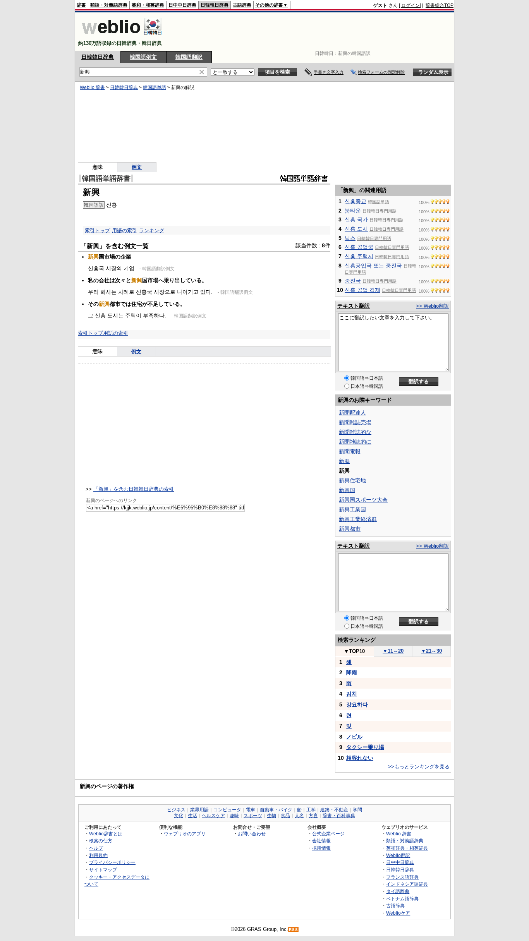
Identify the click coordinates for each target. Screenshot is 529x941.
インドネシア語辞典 (407, 883)
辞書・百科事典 (339, 815)
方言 (313, 815)
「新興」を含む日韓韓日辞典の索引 (133, 489)
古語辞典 (242, 5)
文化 (178, 815)
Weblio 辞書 (92, 87)
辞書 (81, 5)
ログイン (410, 5)
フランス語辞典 (402, 876)
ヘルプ (96, 847)
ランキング (151, 230)
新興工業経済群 (358, 519)
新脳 (344, 461)
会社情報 (321, 840)
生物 (271, 815)
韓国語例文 (143, 57)
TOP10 (354, 651)
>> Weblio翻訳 (432, 306)
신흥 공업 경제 (362, 290)
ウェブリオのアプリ (185, 833)
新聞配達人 (352, 413)
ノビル (354, 737)
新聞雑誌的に (355, 442)
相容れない (359, 758)
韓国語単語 (154, 87)
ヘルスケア (213, 815)
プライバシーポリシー (112, 862)
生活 (192, 815)
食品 (285, 815)
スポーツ (253, 815)
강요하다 (357, 704)
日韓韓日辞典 (214, 5)
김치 (351, 694)
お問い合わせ (252, 833)
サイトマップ (103, 869)
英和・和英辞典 (148, 5)
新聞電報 (350, 451)
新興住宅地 (352, 480)
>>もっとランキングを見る (419, 767)
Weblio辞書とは (105, 833)
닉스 (350, 238)
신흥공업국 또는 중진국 (373, 265)
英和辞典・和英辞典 (407, 847)
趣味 (234, 815)
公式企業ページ (328, 833)
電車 (250, 809)
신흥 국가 (356, 219)
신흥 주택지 (359, 256)
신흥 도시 (356, 229)
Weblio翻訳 (398, 855)
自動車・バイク (276, 809)
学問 (357, 809)
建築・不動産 (334, 809)
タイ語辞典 (397, 891)
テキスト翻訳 (353, 306)
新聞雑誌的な (355, 432)
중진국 (353, 281)
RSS (293, 929)
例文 (137, 167)
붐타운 (353, 210)
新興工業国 (352, 509)
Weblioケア (398, 912)
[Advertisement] (312, 31)
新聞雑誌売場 (355, 422)
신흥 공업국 (359, 247)
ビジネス (176, 809)
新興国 (347, 490)
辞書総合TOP (439, 5)
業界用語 (199, 809)
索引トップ (97, 230)
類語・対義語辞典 (108, 5)
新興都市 (350, 529)
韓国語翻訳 (189, 57)
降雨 (351, 672)
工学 (311, 809)
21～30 (431, 651)
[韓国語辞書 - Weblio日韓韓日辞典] (121, 36)
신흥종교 (355, 201)
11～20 (393, 651)
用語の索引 (124, 230)
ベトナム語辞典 (402, 898)
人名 (299, 815)
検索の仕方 (100, 840)
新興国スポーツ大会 (363, 500)
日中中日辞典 (182, 5)
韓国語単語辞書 (106, 178)
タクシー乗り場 (365, 747)
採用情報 (321, 847)
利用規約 (98, 855)
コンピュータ (227, 809)
